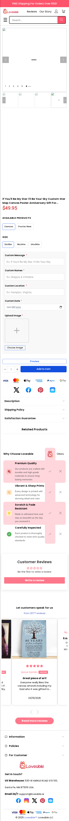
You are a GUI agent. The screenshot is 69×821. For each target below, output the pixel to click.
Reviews (32, 11)
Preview (34, 361)
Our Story (45, 11)
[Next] (63, 60)
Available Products (16, 218)
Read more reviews (34, 721)
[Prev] (5, 60)
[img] (34, 626)
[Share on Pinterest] (40, 391)
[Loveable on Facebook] (18, 801)
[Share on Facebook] (28, 391)
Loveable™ (30, 817)
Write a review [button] (34, 580)
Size (5, 237)
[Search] (61, 19)
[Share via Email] (52, 391)
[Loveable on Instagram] (26, 801)
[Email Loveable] (50, 801)
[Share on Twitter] (16, 391)
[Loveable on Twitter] (34, 801)
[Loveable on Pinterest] (42, 801)
